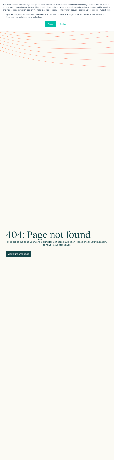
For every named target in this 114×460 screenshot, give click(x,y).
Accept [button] (50, 24)
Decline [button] (63, 24)
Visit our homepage (18, 253)
